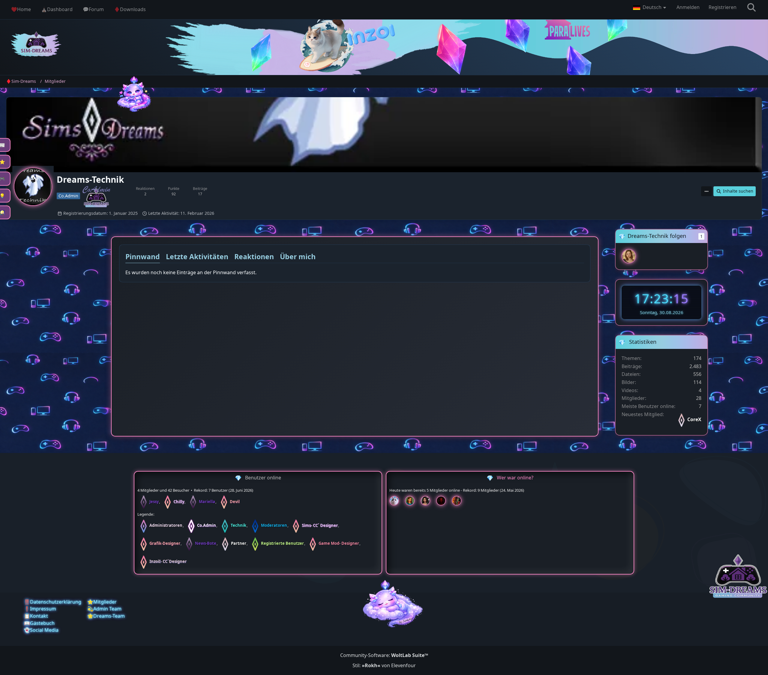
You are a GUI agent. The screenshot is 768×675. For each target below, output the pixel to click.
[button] (650, 7)
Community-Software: (384, 655)
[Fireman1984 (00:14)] (459, 501)
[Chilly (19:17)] (412, 501)
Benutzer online (263, 477)
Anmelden (688, 7)
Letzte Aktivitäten (197, 256)
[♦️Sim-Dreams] (36, 45)
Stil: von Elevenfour (384, 665)
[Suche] (751, 7)
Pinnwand (142, 256)
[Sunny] (629, 256)
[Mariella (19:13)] (428, 501)
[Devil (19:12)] (443, 501)
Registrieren (722, 7)
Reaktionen (254, 256)
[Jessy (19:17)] (396, 501)
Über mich (298, 256)
